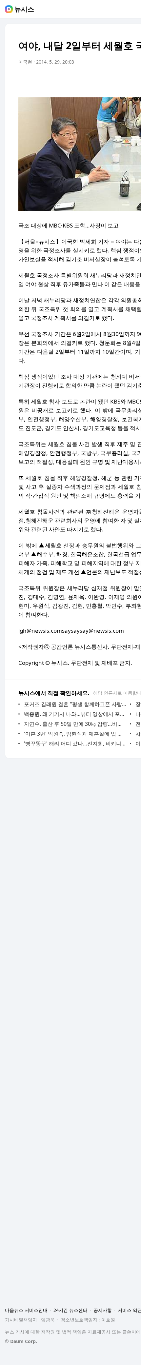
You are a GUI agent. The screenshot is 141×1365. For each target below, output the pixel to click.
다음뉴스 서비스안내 (26, 1310)
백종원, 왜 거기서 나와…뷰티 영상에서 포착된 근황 (75, 714)
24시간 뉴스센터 (70, 1310)
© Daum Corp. (21, 1341)
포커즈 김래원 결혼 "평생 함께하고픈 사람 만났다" (75, 704)
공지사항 (102, 1310)
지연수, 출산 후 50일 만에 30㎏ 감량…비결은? (75, 723)
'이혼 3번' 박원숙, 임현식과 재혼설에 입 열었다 (75, 733)
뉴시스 (24, 9)
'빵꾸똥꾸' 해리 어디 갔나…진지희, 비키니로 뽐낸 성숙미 (75, 743)
